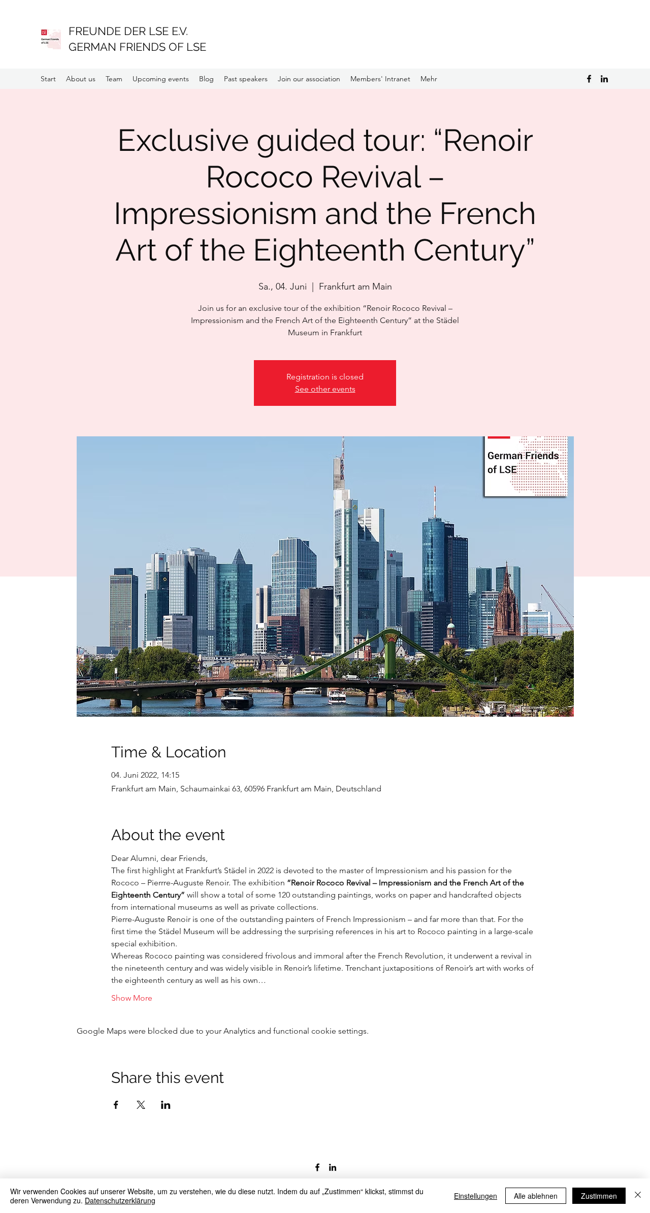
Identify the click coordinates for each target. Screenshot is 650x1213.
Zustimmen (599, 1196)
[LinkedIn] (604, 79)
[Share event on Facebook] (116, 1105)
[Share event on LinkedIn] (166, 1105)
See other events (325, 389)
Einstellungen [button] (475, 1196)
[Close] (638, 1196)
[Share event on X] (141, 1105)
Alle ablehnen (536, 1196)
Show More (131, 998)
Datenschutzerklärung (120, 1200)
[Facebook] (589, 79)
